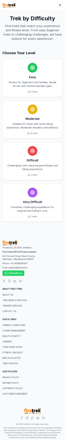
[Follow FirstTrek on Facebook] (3, 281)
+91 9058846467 (19, 263)
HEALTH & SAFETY (11, 336)
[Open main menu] (60, 5)
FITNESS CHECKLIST (12, 352)
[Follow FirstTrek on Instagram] (9, 281)
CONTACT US (9, 311)
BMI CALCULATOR (11, 358)
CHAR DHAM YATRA (12, 347)
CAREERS (7, 341)
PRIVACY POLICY (10, 377)
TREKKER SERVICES (12, 305)
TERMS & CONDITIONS (13, 325)
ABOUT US (7, 294)
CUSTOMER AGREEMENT (15, 393)
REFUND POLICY (10, 383)
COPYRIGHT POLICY (12, 388)
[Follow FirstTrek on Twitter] (32, 417)
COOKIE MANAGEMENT (14, 330)
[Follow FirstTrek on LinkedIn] (14, 281)
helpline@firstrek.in (18, 267)
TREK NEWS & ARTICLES (14, 300)
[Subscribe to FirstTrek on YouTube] (20, 281)
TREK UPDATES (10, 363)
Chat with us (15, 273)
